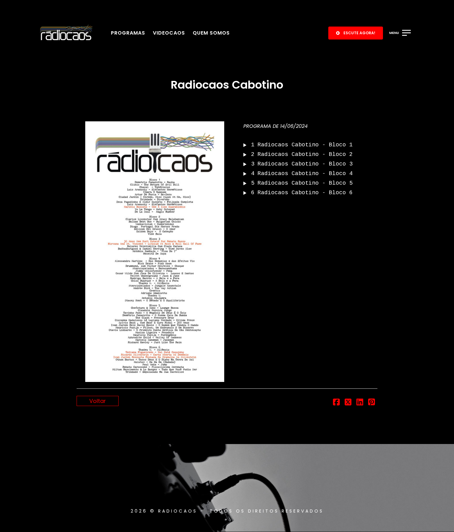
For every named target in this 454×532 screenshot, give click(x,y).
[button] (355, 33)
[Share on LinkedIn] (360, 403)
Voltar (97, 401)
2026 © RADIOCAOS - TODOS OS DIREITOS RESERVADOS (227, 511)
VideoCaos (169, 32)
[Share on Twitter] (348, 403)
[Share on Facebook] (336, 403)
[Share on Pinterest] (371, 403)
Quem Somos (211, 32)
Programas (128, 32)
